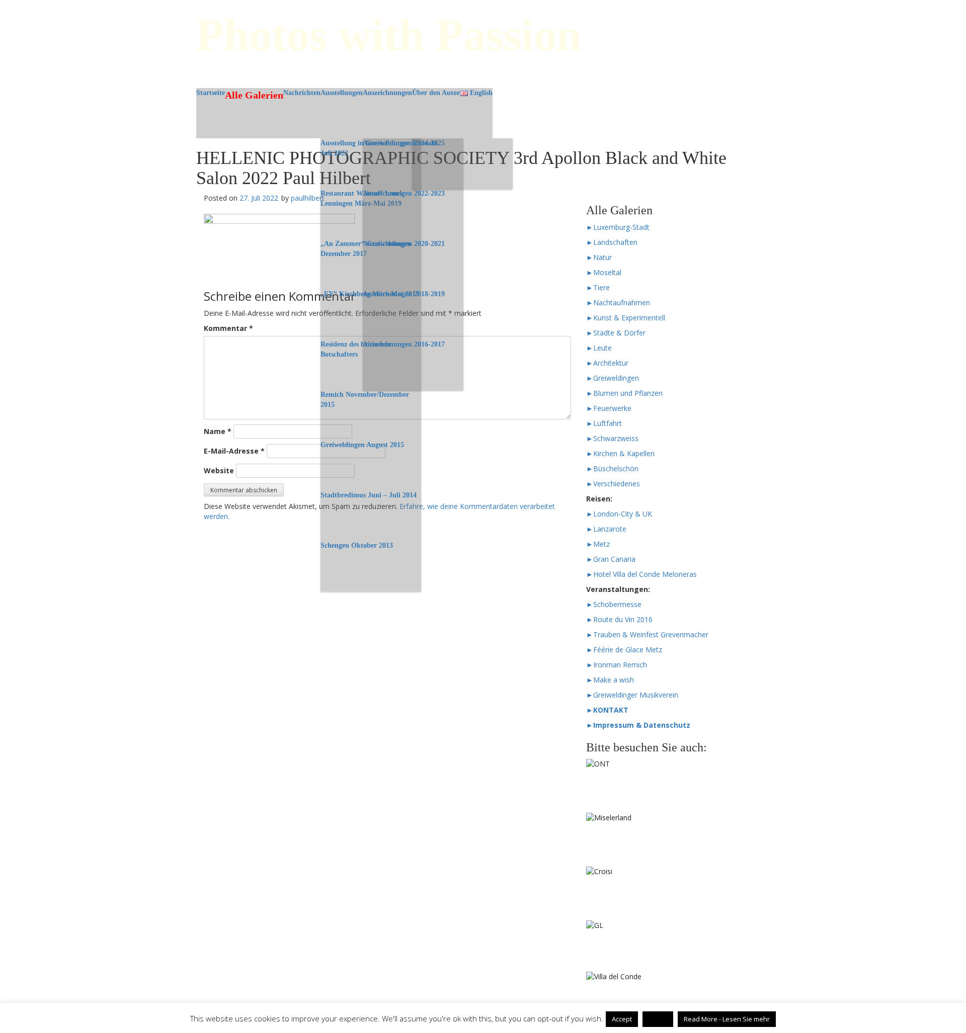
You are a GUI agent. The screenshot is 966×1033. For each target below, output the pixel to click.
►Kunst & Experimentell (625, 317)
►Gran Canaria (610, 559)
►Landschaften (611, 242)
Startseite (210, 93)
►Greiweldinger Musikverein (632, 695)
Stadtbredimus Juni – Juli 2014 (368, 495)
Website (219, 470)
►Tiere (598, 287)
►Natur (599, 257)
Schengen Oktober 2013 (356, 545)
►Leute (599, 348)
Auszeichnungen (387, 93)
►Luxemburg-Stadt (618, 227)
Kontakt (425, 143)
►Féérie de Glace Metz (624, 649)
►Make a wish (610, 679)
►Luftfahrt (604, 423)
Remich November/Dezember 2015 (364, 399)
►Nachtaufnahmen (618, 302)
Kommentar (228, 328)
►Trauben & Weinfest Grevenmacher (647, 634)
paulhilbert (308, 198)
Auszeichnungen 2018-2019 (404, 294)
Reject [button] (658, 1018)
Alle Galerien (254, 95)
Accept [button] (622, 1018)
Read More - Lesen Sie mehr (727, 1018)
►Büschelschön (612, 468)
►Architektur (607, 363)
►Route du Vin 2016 (619, 619)
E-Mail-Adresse (234, 451)
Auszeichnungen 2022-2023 (404, 193)
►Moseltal (603, 272)
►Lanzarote (606, 529)
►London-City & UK (619, 514)
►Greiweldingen (612, 378)
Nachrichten (301, 93)
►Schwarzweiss (612, 438)
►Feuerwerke (608, 408)
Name (217, 431)
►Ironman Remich (616, 664)
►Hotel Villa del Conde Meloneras (641, 574)
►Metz (598, 544)
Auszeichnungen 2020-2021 (404, 243)
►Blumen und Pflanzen (624, 393)
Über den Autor (436, 93)
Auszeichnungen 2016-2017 (404, 344)
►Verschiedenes (613, 483)
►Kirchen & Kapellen (620, 453)
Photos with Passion (389, 35)
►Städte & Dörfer (616, 332)
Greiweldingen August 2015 (362, 445)
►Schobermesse (613, 604)
